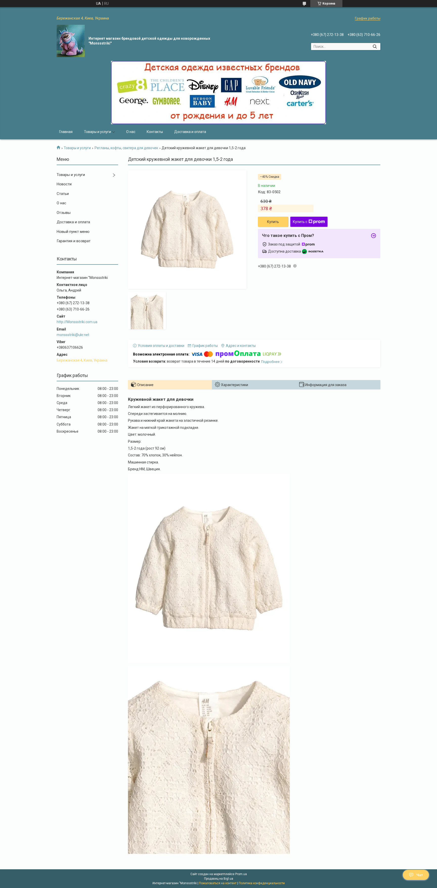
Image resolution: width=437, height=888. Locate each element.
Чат (420, 875)
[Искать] (374, 46)
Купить (273, 222)
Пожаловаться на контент (217, 883)
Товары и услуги (97, 132)
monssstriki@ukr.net (73, 335)
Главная (66, 132)
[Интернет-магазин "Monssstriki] (71, 41)
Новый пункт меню (73, 231)
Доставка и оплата (190, 132)
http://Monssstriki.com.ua (77, 322)
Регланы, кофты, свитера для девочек (126, 148)
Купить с (300, 222)
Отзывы (64, 212)
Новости (64, 184)
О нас (130, 132)
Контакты (155, 132)
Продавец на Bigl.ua (218, 878)
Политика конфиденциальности (262, 883)
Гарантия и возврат (74, 241)
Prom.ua (241, 874)
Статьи (63, 193)
